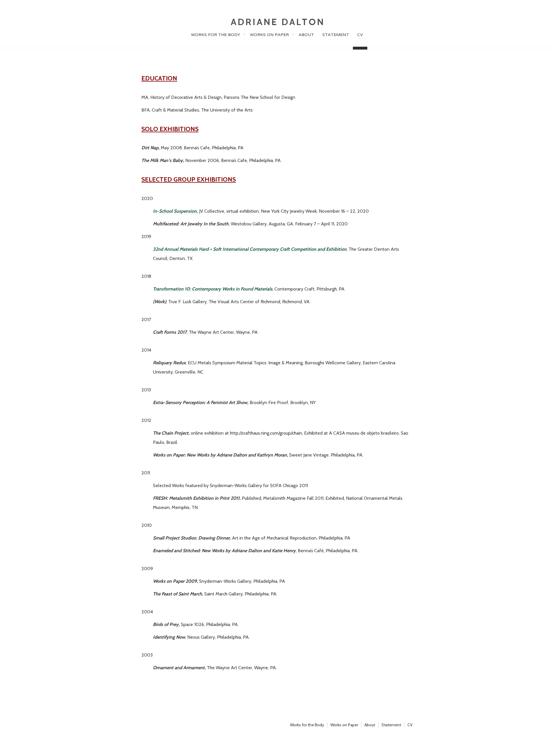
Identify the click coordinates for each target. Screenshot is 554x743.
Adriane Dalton (278, 21)
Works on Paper (269, 34)
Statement (335, 34)
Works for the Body (215, 34)
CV (360, 34)
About (306, 34)
